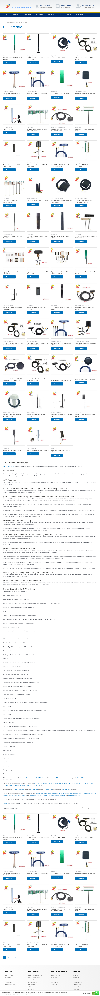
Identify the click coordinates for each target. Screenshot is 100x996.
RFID (88, 783)
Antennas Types (33, 972)
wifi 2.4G (42, 783)
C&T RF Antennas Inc (9, 466)
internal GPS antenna (83, 778)
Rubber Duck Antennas (74, 793)
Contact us (6, 803)
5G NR (36, 785)
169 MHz (53, 783)
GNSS (12, 785)
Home (7, 14)
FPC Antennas (13, 795)
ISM (6, 785)
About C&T (68, 14)
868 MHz (75, 783)
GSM (28, 785)
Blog (60, 14)
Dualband (37, 783)
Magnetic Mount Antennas (60, 793)
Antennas (16, 14)
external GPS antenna (57, 778)
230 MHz (58, 783)
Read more (9, 63)
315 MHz (64, 783)
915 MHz (81, 783)
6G (39, 785)
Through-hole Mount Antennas (44, 793)
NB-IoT (24, 785)
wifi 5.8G (47, 783)
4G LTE (32, 785)
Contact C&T (79, 14)
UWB (85, 783)
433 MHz (69, 783)
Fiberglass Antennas (87, 793)
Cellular (16, 785)
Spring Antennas (22, 795)
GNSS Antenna (16, 22)
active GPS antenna (27, 778)
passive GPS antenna (39, 778)
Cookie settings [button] (86, 993)
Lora (20, 785)
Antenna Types (27, 14)
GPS (8, 785)
